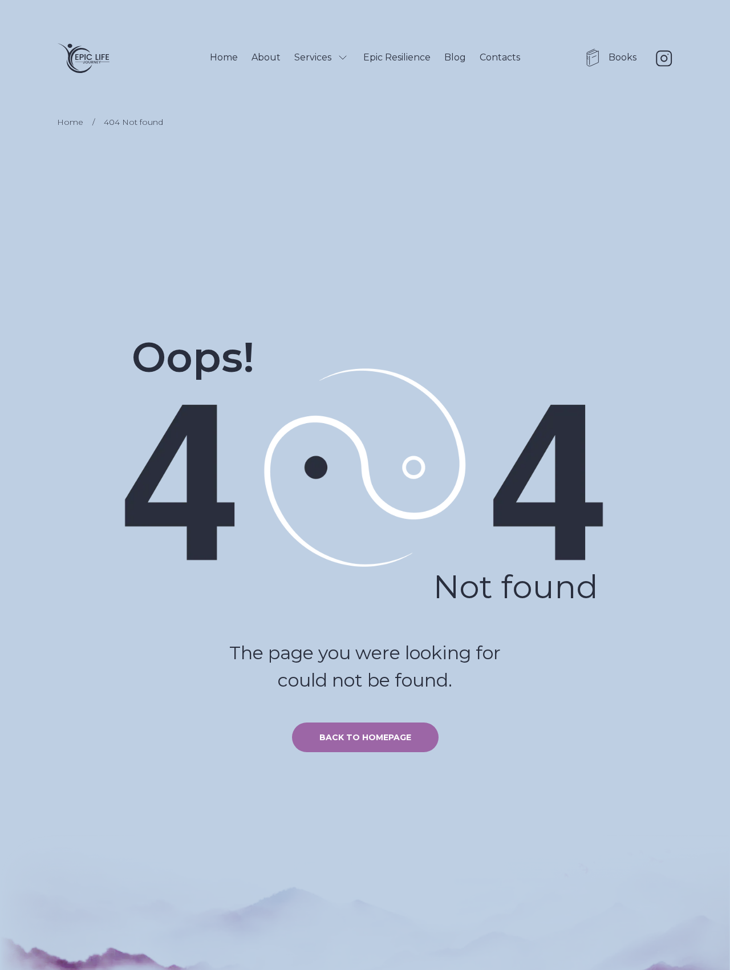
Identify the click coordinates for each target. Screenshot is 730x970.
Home (224, 57)
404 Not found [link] (133, 122)
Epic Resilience (397, 57)
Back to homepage (365, 737)
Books (622, 57)
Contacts (500, 57)
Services (312, 57)
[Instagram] (664, 58)
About (266, 57)
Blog (455, 57)
